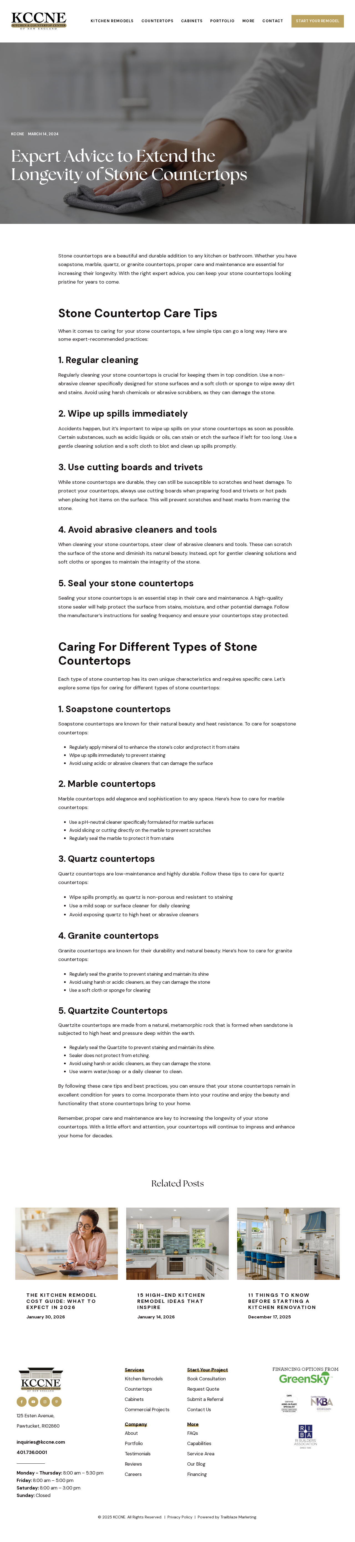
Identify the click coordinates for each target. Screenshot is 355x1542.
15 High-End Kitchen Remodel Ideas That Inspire (171, 1301)
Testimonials (138, 1454)
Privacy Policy (180, 1517)
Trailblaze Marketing (238, 1517)
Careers (133, 1474)
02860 (52, 1426)
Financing (197, 1474)
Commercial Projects (147, 1409)
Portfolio (134, 1443)
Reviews (133, 1464)
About (131, 1433)
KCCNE (18, 134)
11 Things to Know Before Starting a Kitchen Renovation (282, 1301)
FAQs (192, 1433)
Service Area (200, 1454)
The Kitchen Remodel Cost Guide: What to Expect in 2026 (61, 1301)
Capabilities (199, 1443)
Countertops (138, 1389)
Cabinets (134, 1399)
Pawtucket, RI (31, 1426)
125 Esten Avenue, (35, 1416)
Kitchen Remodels (144, 1379)
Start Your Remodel (317, 21)
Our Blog (196, 1464)
